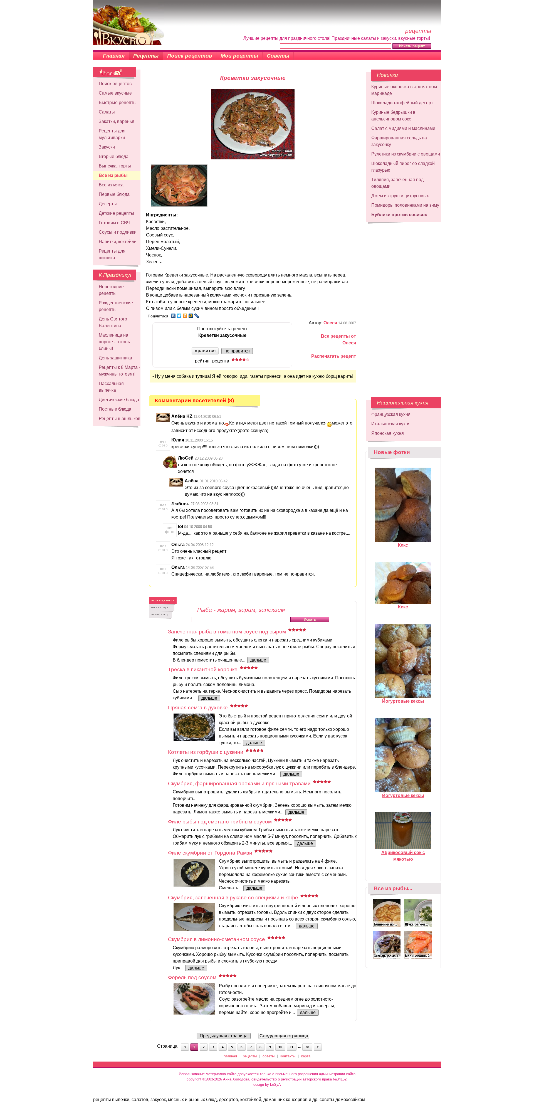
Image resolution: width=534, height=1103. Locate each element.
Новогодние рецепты (111, 290)
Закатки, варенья (116, 121)
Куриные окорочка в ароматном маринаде (404, 90)
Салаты (107, 112)
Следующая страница (283, 1035)
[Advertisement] (403, 307)
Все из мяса (111, 184)
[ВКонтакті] (173, 315)
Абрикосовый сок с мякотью (403, 856)
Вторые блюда (113, 156)
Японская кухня (387, 433)
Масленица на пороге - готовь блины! (114, 342)
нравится (205, 350)
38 (307, 1047)
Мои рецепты (239, 56)
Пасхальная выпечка (111, 387)
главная (230, 1056)
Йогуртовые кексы (403, 701)
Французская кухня (391, 414)
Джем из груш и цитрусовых (400, 195)
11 (291, 1047)
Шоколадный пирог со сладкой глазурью (403, 166)
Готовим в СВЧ (114, 222)
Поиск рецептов (189, 56)
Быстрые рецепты (118, 102)
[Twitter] (179, 315)
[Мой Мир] (191, 315)
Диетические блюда (119, 399)
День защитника (115, 358)
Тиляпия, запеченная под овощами (397, 183)
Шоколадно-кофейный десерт (402, 102)
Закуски (107, 147)
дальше (258, 660)
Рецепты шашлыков (119, 418)
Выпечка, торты (115, 166)
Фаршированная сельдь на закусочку (399, 141)
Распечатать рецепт (333, 356)
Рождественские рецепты (116, 306)
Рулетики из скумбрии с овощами (405, 154)
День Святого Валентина (113, 322)
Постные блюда (115, 409)
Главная (114, 56)
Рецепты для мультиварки (112, 134)
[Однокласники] (185, 315)
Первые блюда (114, 194)
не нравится (237, 351)
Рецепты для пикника (112, 254)
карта (305, 1056)
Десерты (108, 203)
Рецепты (146, 56)
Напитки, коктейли (118, 241)
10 (280, 1047)
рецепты (250, 1056)
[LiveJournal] (197, 315)
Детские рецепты (116, 213)
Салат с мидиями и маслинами (403, 128)
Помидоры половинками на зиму (405, 205)
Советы (278, 56)
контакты (287, 1056)
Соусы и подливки (118, 232)
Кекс (403, 545)
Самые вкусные (115, 93)
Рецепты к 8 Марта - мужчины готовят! (119, 370)
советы (269, 1056)
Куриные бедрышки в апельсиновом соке (393, 115)
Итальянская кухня (391, 423)
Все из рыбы (113, 175)
